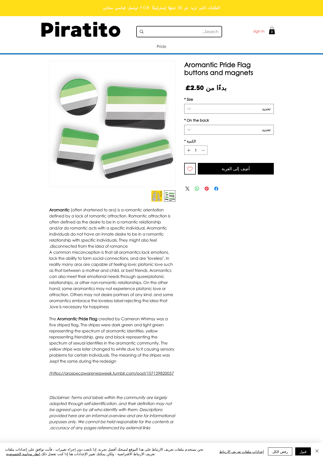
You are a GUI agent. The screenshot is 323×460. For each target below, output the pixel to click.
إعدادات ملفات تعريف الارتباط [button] (241, 451)
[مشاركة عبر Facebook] (216, 189)
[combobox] (229, 109)
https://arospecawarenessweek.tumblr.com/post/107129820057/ (111, 373)
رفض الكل (280, 451)
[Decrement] (203, 150)
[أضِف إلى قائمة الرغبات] (190, 169)
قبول (303, 451)
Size (188, 99)
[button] (272, 30)
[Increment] (188, 150)
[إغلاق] (317, 451)
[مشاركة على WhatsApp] (197, 189)
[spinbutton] (195, 150)
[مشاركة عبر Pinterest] (207, 189)
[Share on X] (187, 189)
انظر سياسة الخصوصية (23, 453)
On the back (196, 120)
